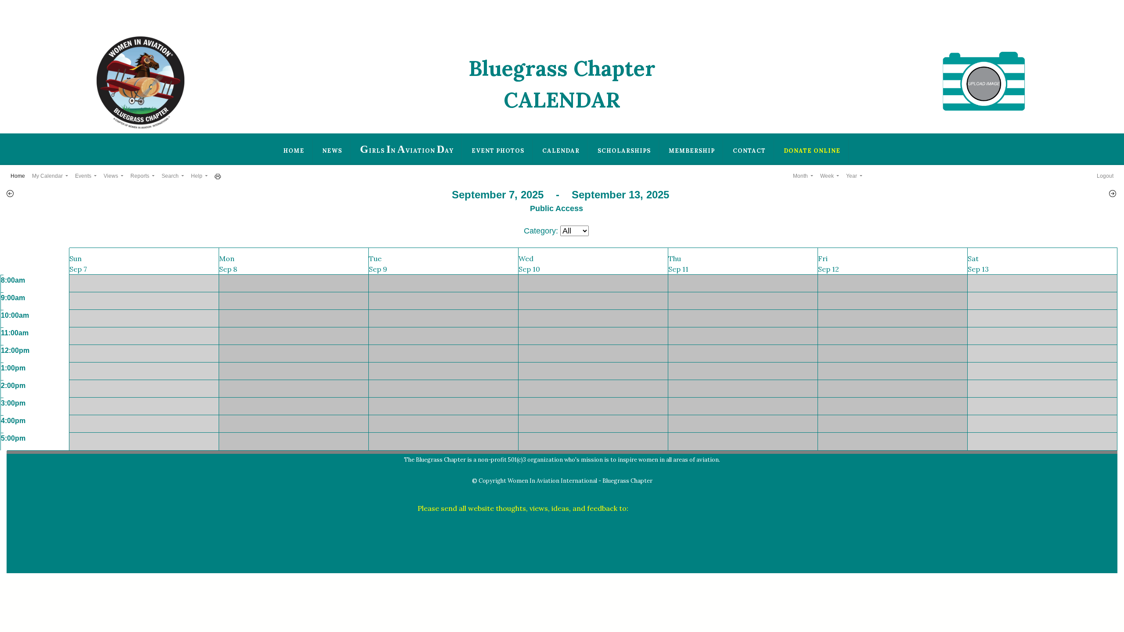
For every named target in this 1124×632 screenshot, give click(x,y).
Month (801, 176)
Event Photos (498, 150)
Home (293, 150)
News (332, 150)
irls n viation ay (407, 149)
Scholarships (624, 150)
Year (852, 176)
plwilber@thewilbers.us (668, 508)
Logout (1105, 176)
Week (827, 176)
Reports (140, 176)
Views (111, 176)
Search (171, 176)
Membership (692, 150)
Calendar (561, 150)
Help (197, 176)
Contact (749, 150)
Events (84, 176)
